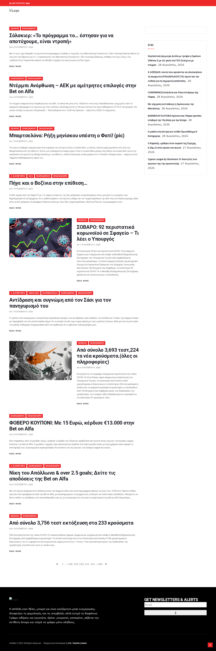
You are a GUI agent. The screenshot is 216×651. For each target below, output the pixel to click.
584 (100, 564)
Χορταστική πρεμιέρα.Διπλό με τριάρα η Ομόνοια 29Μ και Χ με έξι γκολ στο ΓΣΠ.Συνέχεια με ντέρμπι (174, 60)
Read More (15, 66)
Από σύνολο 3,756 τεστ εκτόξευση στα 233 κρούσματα (71, 523)
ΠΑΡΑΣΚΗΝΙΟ (29, 28)
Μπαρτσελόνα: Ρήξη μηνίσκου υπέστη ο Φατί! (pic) (67, 135)
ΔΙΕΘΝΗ (15, 28)
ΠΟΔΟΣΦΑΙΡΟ (35, 78)
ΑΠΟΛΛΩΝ (34, 293)
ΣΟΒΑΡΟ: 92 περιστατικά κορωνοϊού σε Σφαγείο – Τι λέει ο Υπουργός (108, 233)
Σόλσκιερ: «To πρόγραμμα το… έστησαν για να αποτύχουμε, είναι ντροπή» (61, 38)
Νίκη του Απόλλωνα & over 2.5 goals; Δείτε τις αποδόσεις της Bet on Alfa (62, 476)
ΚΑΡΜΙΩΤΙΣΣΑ (50, 293)
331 (87, 564)
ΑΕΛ (31, 176)
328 (70, 564)
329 (76, 564)
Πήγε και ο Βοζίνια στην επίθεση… (48, 183)
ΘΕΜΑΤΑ (82, 220)
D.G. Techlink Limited (77, 643)
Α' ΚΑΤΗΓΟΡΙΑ (18, 176)
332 (92, 564)
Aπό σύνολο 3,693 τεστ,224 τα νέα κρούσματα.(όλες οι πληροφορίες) (108, 356)
